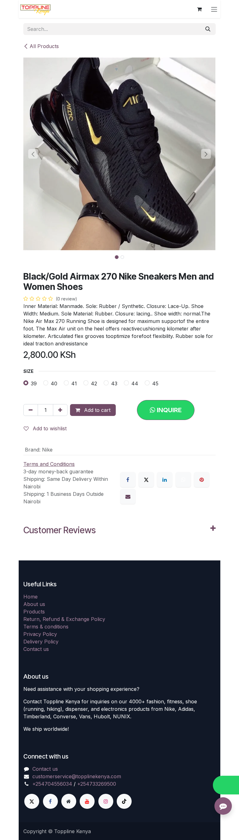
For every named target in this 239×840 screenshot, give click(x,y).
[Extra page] (68, 801)
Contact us (36, 649)
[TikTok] (124, 801)
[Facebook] (127, 479)
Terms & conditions (45, 626)
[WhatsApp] (183, 479)
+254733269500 (96, 784)
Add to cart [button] (96, 410)
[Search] (208, 29)
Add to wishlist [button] (49, 428)
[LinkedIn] (164, 479)
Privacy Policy (40, 634)
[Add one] (60, 410)
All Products (44, 46)
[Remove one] (30, 410)
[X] (146, 479)
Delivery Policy (41, 641)
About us (34, 604)
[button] (33, 154)
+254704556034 (52, 784)
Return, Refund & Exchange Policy (64, 619)
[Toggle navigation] (214, 9)
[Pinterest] (201, 479)
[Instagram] (105, 801)
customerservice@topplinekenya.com (76, 776)
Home (30, 596)
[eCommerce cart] (199, 9)
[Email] (127, 496)
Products (34, 611)
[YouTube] (87, 801)
